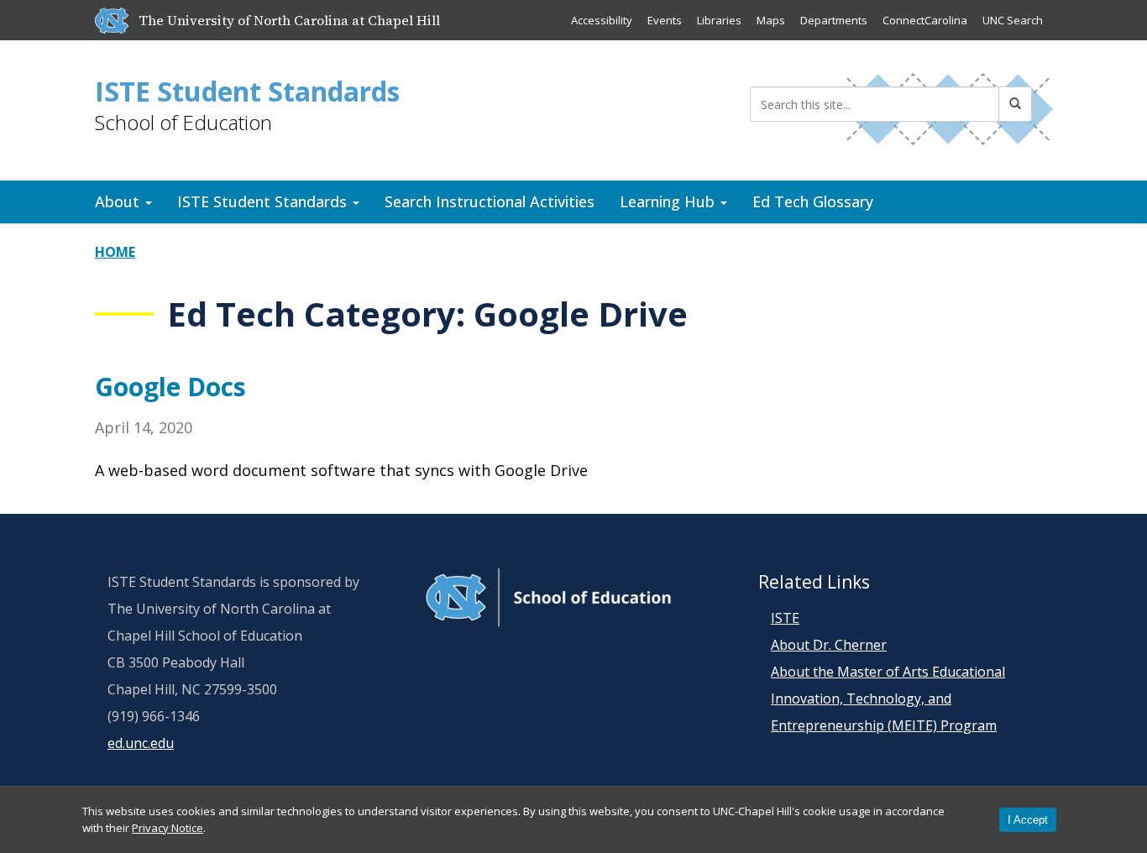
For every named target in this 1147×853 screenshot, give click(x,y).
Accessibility (601, 20)
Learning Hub (669, 201)
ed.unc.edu (140, 743)
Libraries (719, 20)
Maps (771, 20)
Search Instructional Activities (489, 201)
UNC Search (1012, 20)
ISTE (785, 618)
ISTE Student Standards (247, 91)
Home (115, 252)
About (119, 201)
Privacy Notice (167, 827)
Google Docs (170, 386)
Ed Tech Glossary (812, 201)
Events (664, 20)
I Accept (1028, 820)
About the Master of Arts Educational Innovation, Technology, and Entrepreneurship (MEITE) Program (888, 698)
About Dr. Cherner (829, 645)
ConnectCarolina (925, 20)
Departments (833, 20)
